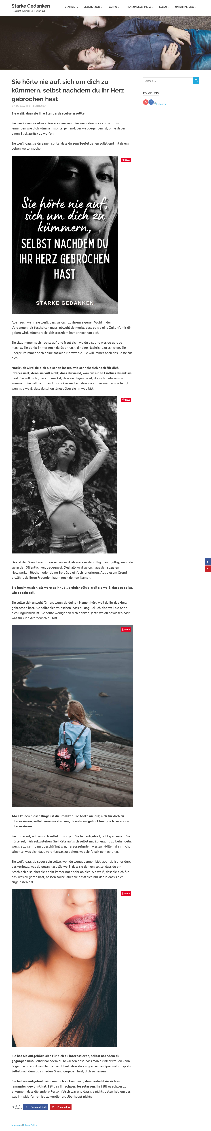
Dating (112, 7)
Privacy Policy (30, 1125)
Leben (163, 7)
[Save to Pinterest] (208, 569)
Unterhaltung (184, 7)
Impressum (16, 1125)
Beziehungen (92, 7)
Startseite (71, 7)
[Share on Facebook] (208, 561)
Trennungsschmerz (138, 7)
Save (127, 160)
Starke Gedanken (31, 6)
